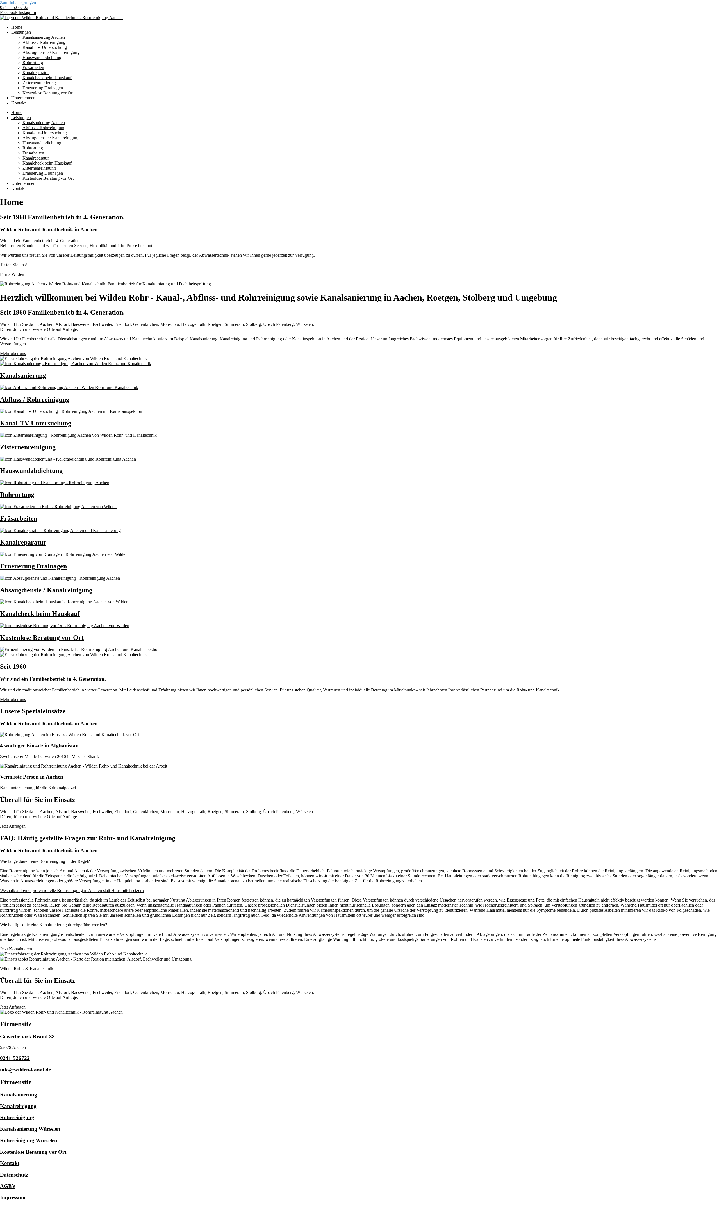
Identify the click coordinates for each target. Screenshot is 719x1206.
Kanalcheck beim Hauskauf (47, 77)
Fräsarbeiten (33, 67)
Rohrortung (32, 62)
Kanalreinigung (18, 1106)
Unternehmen (23, 97)
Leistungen (21, 32)
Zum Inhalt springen (18, 2)
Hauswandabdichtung (41, 57)
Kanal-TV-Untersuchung (44, 47)
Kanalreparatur (35, 72)
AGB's (7, 1186)
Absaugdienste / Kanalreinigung (50, 52)
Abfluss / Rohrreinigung (43, 42)
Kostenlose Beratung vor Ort (48, 92)
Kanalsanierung (18, 1095)
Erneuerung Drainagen (42, 87)
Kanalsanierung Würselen (30, 1129)
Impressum (13, 1197)
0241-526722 (15, 1058)
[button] (359, 861)
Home (16, 27)
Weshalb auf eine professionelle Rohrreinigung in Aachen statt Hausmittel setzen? (72, 890)
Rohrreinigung (17, 1117)
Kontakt (18, 103)
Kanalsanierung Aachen (43, 37)
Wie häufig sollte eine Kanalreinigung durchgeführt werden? (53, 924)
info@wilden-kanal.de (25, 1070)
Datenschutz (14, 1175)
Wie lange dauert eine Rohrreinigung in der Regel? (45, 861)
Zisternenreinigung (39, 82)
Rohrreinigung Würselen (28, 1140)
